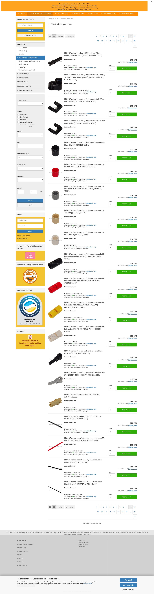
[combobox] (60, 36)
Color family (22, 100)
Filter (30, 200)
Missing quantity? (84, 542)
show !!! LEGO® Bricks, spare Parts (29, 61)
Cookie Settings (22, 565)
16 (114, 41)
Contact (19, 558)
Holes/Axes (21, 165)
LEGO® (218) (21, 13)
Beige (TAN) (23, 114)
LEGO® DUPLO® (92, 13)
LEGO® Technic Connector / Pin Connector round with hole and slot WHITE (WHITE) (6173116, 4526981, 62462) (84, 329)
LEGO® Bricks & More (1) (127, 13)
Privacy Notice (87, 583)
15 (110, 41)
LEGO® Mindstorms (77, 13)
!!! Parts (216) (23, 51)
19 (126, 41)
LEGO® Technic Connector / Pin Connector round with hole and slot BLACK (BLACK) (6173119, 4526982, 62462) (84, 256)
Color (19, 111)
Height (19, 131)
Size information (83, 544)
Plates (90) (22, 67)
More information (128, 589)
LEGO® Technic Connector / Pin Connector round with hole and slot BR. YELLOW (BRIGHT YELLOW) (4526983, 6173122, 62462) (84, 304)
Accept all (128, 580)
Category (20, 176)
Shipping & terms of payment (25, 544)
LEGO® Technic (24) (61, 13)
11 (134, 36)
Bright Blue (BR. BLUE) (26, 122)
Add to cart (126, 68)
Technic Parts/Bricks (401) (27, 70)
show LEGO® (23, 48)
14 (106, 41)
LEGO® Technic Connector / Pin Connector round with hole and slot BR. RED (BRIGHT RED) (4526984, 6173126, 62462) (84, 280)
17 (118, 41)
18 (122, 41)
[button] (50, 36)
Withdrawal (20, 562)
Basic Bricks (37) (24, 64)
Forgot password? (22, 238)
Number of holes (23, 154)
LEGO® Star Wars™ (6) (108, 13)
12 (98, 41)
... (130, 41)
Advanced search (30, 35)
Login (30, 231)
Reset (30, 205)
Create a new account (23, 235)
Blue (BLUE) (23, 119)
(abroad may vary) (91, 67)
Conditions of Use (22, 551)
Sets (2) (21, 54)
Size (18, 142)
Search (30, 30)
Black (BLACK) (23, 117)
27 (134, 41)
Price (19, 188)
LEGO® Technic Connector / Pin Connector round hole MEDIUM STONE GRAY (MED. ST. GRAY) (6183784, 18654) (84, 188)
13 (102, 41)
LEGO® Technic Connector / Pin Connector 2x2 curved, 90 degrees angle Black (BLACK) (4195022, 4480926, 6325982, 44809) (84, 77)
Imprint (19, 555)
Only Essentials (128, 585)
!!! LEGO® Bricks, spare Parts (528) (39, 13)
